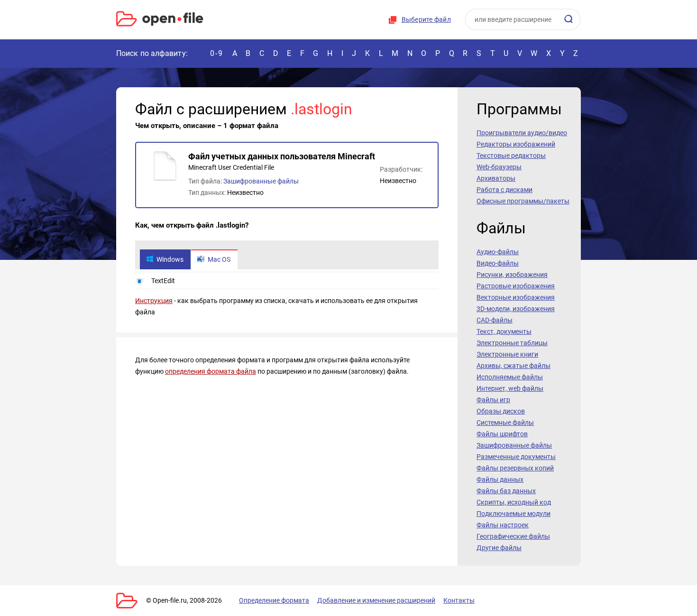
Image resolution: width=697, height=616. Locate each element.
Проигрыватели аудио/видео (522, 133)
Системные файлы (505, 422)
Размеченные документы (516, 456)
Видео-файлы (498, 263)
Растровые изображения (516, 286)
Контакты (459, 600)
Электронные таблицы (512, 343)
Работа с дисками (504, 189)
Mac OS (219, 259)
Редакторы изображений (516, 144)
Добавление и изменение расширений (376, 600)
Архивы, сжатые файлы (513, 365)
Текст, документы (504, 331)
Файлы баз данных (506, 491)
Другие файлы (499, 548)
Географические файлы (513, 536)
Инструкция (154, 300)
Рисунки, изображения (512, 274)
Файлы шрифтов (502, 434)
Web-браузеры (499, 167)
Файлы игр (493, 400)
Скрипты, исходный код (514, 502)
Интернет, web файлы (510, 388)
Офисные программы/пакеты (523, 201)
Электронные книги (507, 354)
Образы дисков (501, 411)
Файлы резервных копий (515, 468)
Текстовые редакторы (511, 155)
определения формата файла (210, 371)
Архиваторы (496, 178)
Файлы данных (500, 479)
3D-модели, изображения (516, 309)
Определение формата (274, 600)
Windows (169, 259)
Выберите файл (426, 19)
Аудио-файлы (498, 252)
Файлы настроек (503, 525)
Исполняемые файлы (510, 377)
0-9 (216, 53)
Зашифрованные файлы (261, 181)
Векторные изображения (516, 297)
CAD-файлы (495, 320)
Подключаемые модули (513, 513)
